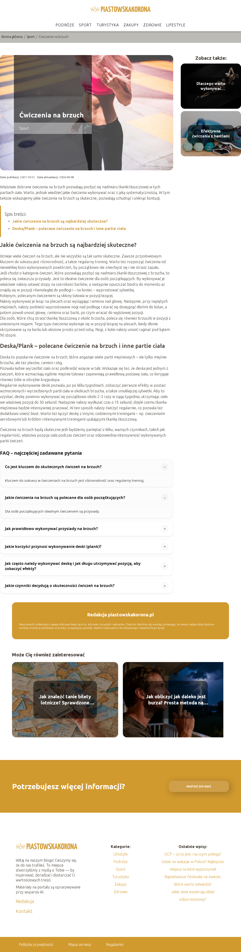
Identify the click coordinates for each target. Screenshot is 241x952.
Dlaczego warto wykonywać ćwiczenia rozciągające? (211, 86)
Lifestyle (175, 25)
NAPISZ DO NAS (198, 786)
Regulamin (115, 944)
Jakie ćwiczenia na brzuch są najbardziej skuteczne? (60, 221)
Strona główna (12, 37)
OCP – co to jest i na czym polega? (193, 854)
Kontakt (24, 911)
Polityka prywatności (36, 944)
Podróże (65, 25)
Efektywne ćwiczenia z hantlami (211, 133)
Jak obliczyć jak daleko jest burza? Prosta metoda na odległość (176, 700)
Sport (85, 25)
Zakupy (131, 25)
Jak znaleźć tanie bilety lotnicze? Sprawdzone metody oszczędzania (65, 700)
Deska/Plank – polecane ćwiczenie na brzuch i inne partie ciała (69, 228)
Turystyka (107, 25)
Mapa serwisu (79, 944)
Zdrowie (152, 25)
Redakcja (25, 901)
